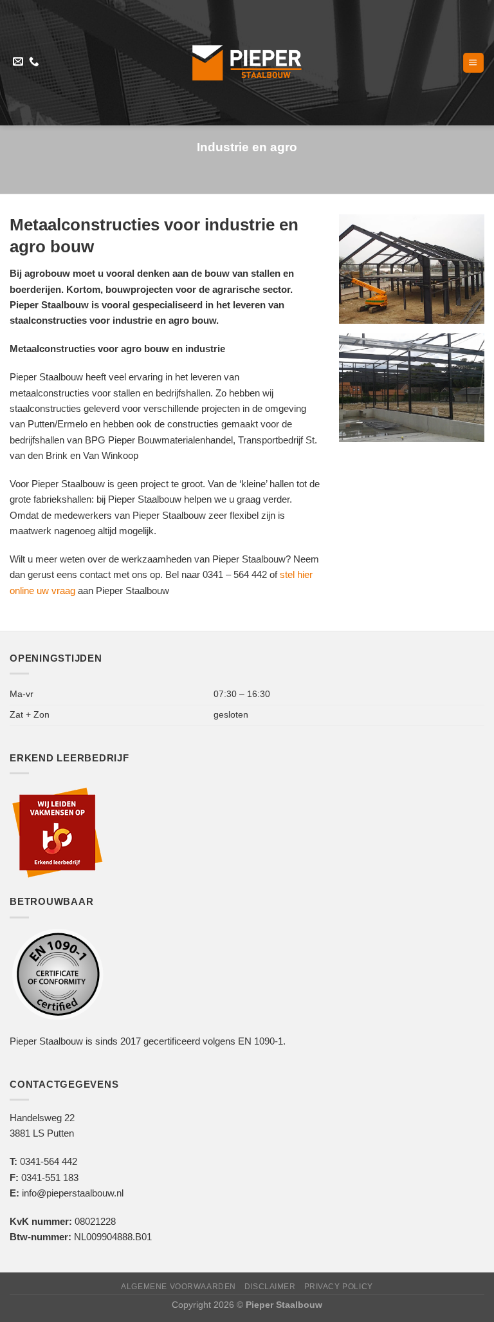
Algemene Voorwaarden (178, 1286)
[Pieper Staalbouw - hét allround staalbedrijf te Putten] (247, 63)
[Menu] (473, 63)
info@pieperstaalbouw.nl (73, 1192)
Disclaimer (270, 1286)
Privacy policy (338, 1286)
